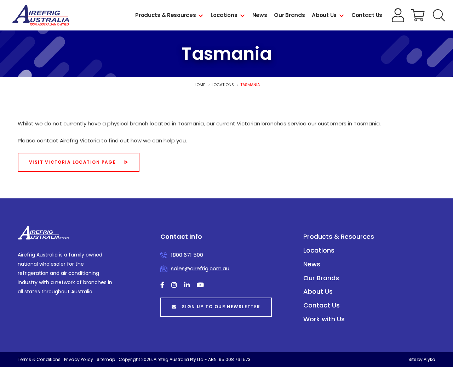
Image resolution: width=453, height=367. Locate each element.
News (259, 15)
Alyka (429, 359)
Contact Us (366, 15)
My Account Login (398, 15)
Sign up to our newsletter (221, 307)
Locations (224, 15)
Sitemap (106, 359)
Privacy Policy (78, 359)
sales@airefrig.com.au (200, 268)
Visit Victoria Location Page (72, 162)
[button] (439, 15)
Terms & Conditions (39, 359)
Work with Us (324, 319)
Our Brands (289, 15)
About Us (324, 15)
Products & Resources (165, 15)
